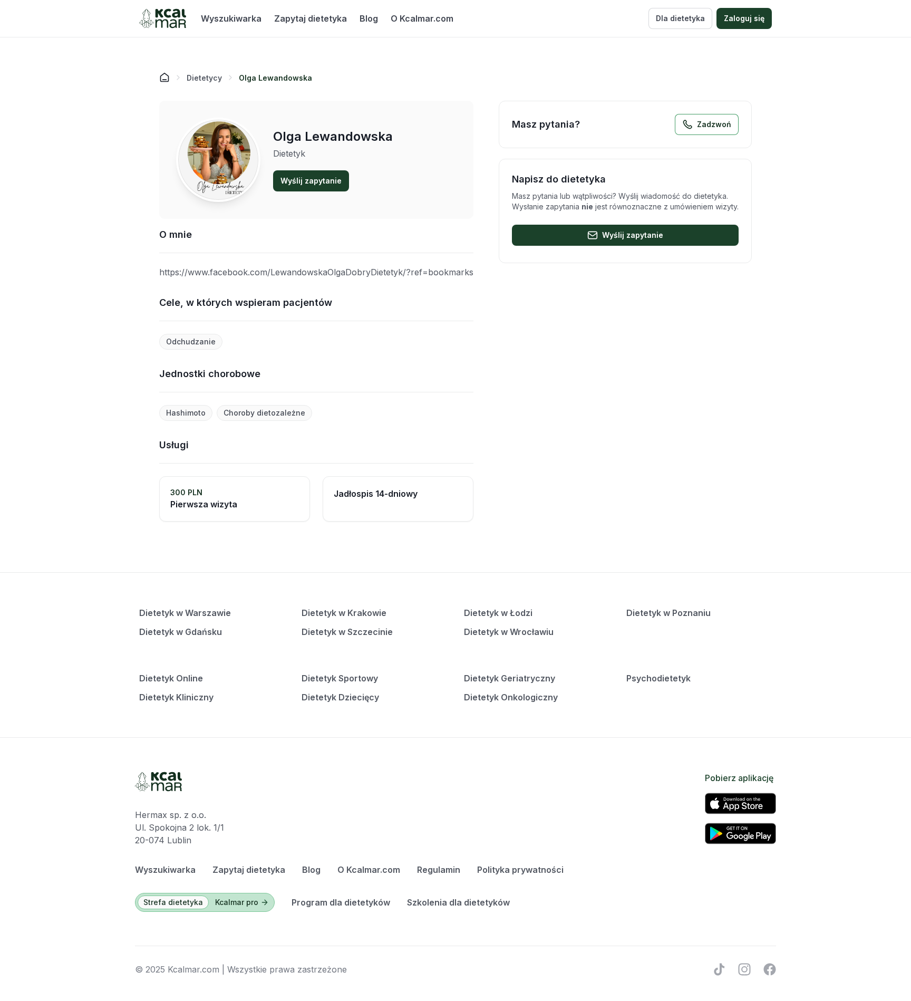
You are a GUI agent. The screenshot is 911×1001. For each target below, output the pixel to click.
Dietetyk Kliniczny (176, 697)
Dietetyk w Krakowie (344, 613)
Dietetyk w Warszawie (185, 613)
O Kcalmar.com (422, 18)
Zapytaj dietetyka (310, 18)
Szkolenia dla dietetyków (458, 902)
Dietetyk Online (171, 678)
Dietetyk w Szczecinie (347, 632)
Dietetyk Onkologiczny (511, 697)
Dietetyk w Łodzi (498, 613)
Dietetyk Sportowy (340, 678)
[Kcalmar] (162, 18)
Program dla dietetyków (341, 902)
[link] (275, 77)
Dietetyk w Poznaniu (668, 613)
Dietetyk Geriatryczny (509, 678)
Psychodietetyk (658, 678)
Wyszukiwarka (231, 18)
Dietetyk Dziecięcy (340, 697)
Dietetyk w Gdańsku (180, 632)
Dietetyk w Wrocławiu (509, 632)
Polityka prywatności (520, 869)
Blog (369, 18)
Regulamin (438, 869)
